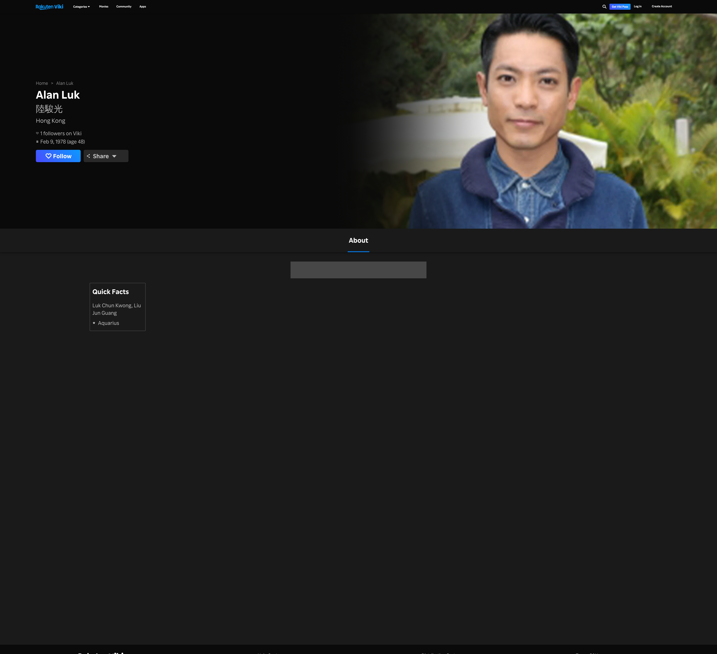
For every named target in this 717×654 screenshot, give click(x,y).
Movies (103, 6)
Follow (62, 156)
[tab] (358, 240)
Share (101, 156)
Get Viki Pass (620, 6)
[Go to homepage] (49, 6)
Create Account (662, 6)
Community (123, 6)
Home (42, 83)
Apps (142, 6)
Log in (638, 6)
